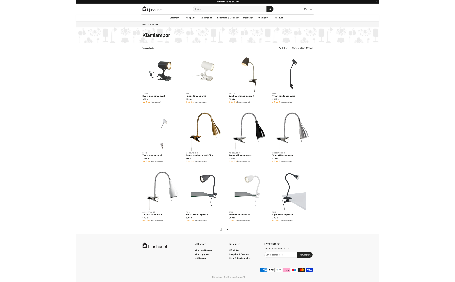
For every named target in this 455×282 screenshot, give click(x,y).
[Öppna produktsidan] (162, 71)
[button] (233, 9)
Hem (144, 24)
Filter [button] (284, 48)
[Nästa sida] (234, 229)
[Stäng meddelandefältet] (376, 2)
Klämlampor (153, 24)
